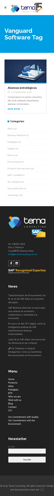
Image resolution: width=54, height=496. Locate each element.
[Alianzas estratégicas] (25, 71)
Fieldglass (13, 142)
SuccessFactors (15, 188)
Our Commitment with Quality (23, 417)
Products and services (19, 168)
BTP (10, 393)
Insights (11, 148)
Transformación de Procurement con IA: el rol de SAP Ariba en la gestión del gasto (27, 299)
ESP (10, 410)
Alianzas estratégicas (22, 87)
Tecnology (13, 195)
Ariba (10, 128)
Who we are (14, 396)
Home (11, 379)
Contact (12, 407)
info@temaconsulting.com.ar (22, 254)
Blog (10, 403)
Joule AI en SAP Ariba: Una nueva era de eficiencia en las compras (26, 341)
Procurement (14, 162)
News (10, 155)
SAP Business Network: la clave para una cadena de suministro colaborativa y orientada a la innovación (26, 313)
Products (12, 383)
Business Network (17, 135)
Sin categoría (14, 182)
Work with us (14, 400)
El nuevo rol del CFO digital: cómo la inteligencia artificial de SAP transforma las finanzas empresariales (26, 328)
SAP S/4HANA (15, 175)
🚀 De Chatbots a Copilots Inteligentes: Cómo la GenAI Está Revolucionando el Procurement (25, 352)
